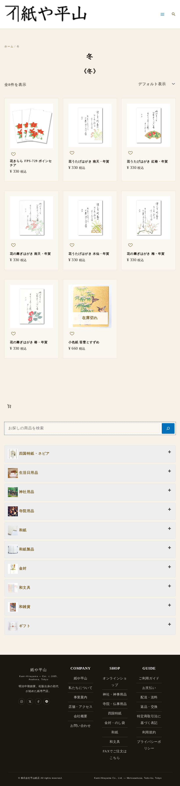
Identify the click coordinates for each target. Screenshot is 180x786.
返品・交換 (149, 707)
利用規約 (149, 732)
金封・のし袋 (114, 723)
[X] (30, 701)
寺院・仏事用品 (115, 704)
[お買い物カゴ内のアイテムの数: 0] (9, 406)
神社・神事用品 (115, 694)
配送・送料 (149, 697)
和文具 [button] (24, 587)
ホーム (8, 46)
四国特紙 (115, 713)
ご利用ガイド (149, 678)
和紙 (114, 732)
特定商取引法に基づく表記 (149, 719)
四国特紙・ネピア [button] (34, 453)
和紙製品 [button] (26, 549)
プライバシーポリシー (149, 745)
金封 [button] (22, 568)
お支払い (149, 688)
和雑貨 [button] (24, 607)
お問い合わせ (80, 725)
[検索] (168, 428)
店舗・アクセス (80, 707)
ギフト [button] (24, 626)
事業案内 (80, 697)
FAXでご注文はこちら (115, 754)
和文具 (115, 742)
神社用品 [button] (26, 492)
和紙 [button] (22, 530)
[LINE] (46, 701)
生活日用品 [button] (28, 472)
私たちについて (80, 688)
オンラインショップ (115, 682)
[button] (174, 14)
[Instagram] (21, 701)
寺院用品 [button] (26, 511)
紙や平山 (80, 678)
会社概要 (80, 716)
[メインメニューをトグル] (162, 14)
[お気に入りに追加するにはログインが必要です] (13, 155)
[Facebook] (38, 701)
